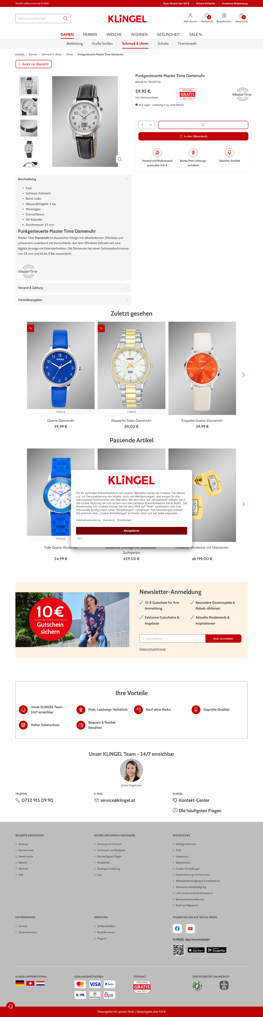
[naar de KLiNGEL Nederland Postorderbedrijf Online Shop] (40, 983)
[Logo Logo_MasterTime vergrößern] (241, 94)
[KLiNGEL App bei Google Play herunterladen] (216, 950)
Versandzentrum (27, 932)
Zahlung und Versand (109, 844)
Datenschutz (183, 862)
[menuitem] (67, 34)
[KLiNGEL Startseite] (127, 18)
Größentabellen (106, 926)
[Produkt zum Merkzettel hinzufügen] (203, 125)
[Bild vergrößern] (120, 159)
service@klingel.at (117, 800)
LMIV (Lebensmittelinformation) (194, 893)
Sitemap (23, 844)
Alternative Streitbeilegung (191, 887)
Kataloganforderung (108, 868)
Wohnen (23, 868)
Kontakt (23, 926)
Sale (20, 874)
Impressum (182, 856)
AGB (178, 850)
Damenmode (26, 850)
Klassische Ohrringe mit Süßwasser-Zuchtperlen (131, 550)
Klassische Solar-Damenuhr (131, 420)
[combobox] (43, 18)
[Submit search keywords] (65, 18)
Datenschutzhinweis (152, 649)
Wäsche (22, 862)
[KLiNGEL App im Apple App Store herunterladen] (196, 950)
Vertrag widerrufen (186, 844)
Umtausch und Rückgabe (111, 850)
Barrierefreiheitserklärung (190, 899)
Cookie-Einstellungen (188, 868)
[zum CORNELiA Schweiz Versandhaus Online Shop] (30, 983)
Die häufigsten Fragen (200, 810)
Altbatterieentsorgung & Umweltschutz (198, 881)
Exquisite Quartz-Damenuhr (202, 420)
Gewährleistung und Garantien (193, 874)
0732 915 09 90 (37, 800)
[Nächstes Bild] (29, 167)
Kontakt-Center (194, 800)
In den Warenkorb (195, 136)
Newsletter (103, 862)
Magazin (102, 938)
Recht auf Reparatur (187, 905)
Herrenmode (25, 856)
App (99, 874)
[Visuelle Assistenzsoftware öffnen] (222, 985)
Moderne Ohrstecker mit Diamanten (202, 547)
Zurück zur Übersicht (35, 64)
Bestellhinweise (106, 932)
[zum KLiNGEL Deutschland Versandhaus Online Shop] (19, 983)
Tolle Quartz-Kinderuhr (61, 547)
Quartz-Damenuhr (61, 420)
